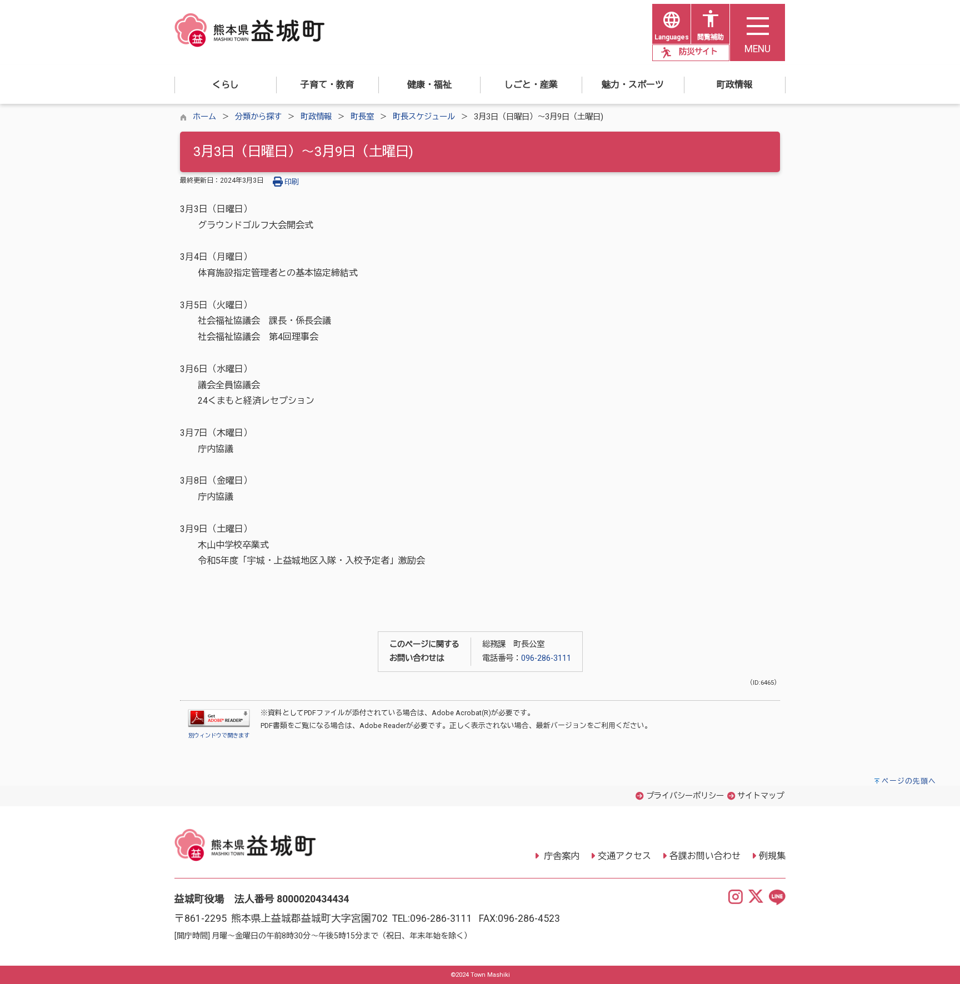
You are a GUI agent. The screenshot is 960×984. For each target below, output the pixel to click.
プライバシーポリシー (685, 796)
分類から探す (258, 117)
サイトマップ (760, 796)
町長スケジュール (424, 117)
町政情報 (316, 117)
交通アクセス (624, 856)
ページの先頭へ (909, 781)
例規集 (772, 856)
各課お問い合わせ (705, 856)
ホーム (204, 117)
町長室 (362, 117)
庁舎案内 (560, 856)
